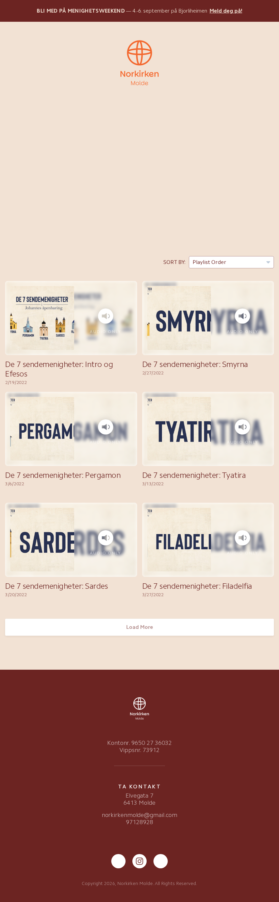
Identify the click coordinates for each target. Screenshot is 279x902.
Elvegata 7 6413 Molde (139, 799)
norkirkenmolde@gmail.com (140, 815)
